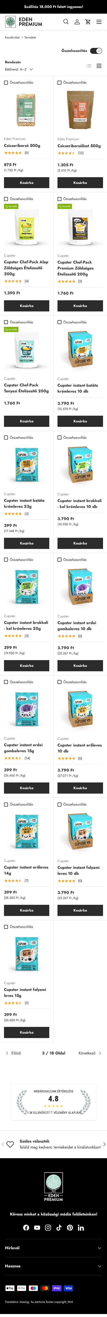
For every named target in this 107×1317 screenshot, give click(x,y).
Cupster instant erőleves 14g (26, 870)
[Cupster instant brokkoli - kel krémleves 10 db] (80, 465)
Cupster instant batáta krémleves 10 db (77, 388)
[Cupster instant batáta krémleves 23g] (26, 464)
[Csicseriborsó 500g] (26, 109)
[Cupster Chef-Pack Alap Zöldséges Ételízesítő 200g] (26, 226)
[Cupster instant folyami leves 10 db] (80, 831)
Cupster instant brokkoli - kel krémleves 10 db (79, 503)
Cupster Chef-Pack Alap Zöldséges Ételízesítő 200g (26, 268)
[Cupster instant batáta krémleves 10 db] (80, 349)
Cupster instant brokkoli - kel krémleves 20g (26, 625)
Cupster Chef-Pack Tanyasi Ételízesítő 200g (26, 388)
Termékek (30, 37)
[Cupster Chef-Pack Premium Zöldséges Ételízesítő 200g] (80, 226)
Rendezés (13, 62)
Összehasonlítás (74, 50)
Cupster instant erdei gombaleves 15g (23, 748)
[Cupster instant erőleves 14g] (26, 831)
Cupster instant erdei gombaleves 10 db (76, 626)
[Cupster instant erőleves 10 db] (80, 709)
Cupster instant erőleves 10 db (79, 748)
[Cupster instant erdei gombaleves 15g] (26, 709)
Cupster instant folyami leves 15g (25, 992)
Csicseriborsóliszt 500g (79, 146)
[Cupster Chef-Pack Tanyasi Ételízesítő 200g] (26, 349)
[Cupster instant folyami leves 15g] (26, 954)
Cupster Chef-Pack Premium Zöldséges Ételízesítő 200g (75, 268)
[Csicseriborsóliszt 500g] (80, 110)
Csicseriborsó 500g (22, 145)
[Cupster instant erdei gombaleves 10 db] (80, 587)
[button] (88, 21)
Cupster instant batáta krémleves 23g (24, 503)
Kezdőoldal (12, 37)
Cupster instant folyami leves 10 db (78, 870)
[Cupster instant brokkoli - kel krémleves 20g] (26, 586)
